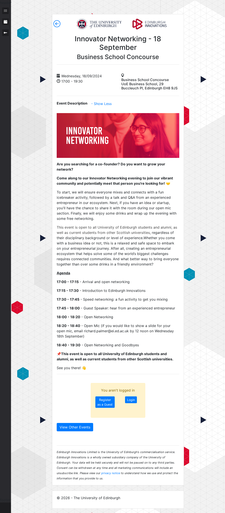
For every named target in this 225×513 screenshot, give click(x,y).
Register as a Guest (104, 402)
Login (131, 400)
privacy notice (110, 473)
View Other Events (75, 427)
